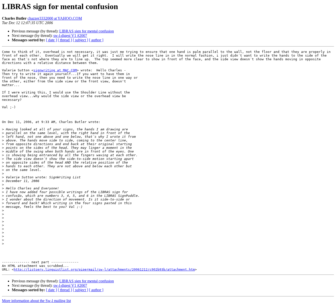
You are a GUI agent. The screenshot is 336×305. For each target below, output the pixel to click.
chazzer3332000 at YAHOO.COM (55, 18)
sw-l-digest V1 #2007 (70, 35)
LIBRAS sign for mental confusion (86, 31)
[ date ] (51, 40)
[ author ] (96, 40)
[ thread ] (65, 40)
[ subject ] (80, 40)
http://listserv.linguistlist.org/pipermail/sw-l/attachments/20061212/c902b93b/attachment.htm (104, 269)
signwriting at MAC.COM (55, 70)
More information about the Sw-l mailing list (36, 301)
